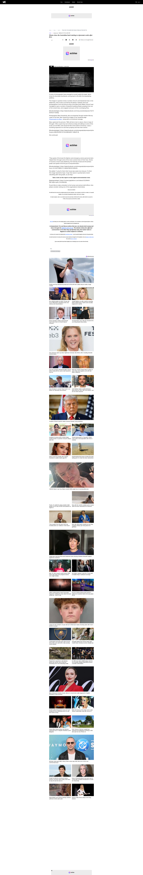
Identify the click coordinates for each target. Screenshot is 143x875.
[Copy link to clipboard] (63, 40)
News (61, 2)
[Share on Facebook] (73, 40)
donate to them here (90, 237)
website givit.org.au (67, 228)
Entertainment (67, 2)
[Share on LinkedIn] (66, 40)
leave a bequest (74, 238)
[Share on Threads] (76, 40)
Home (50, 30)
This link (51, 221)
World (59, 30)
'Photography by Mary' (55, 119)
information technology (55, 251)
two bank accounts (69, 234)
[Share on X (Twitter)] (69, 40)
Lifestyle (73, 2)
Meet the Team (80, 2)
